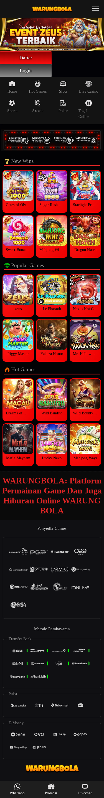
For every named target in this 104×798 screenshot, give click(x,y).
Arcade (37, 111)
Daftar (25, 57)
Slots (63, 91)
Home (12, 91)
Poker (63, 111)
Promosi (51, 793)
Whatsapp (17, 793)
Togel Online (83, 114)
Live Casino (88, 91)
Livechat (85, 793)
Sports (12, 111)
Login (26, 70)
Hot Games (38, 91)
